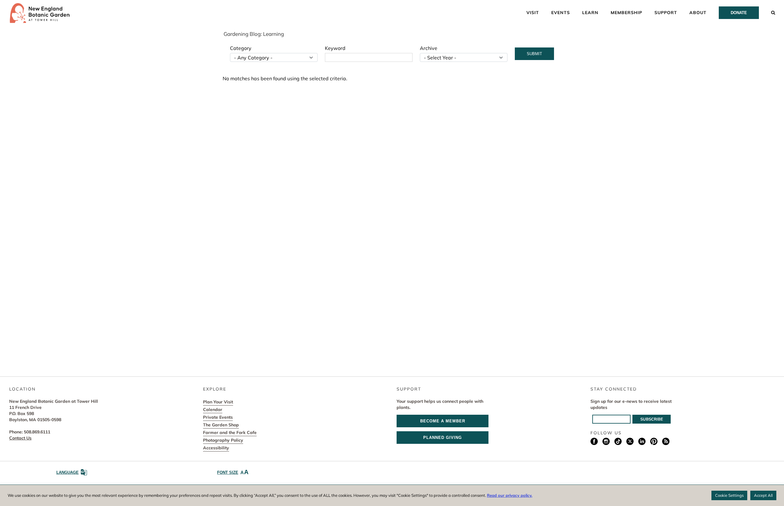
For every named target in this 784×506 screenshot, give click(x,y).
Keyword (335, 48)
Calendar (212, 409)
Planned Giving (442, 437)
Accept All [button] (763, 495)
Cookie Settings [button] (729, 495)
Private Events (218, 417)
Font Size (232, 472)
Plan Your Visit (218, 402)
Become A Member (442, 421)
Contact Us (20, 438)
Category (240, 48)
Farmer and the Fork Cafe (230, 432)
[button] (773, 12)
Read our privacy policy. (509, 495)
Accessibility (216, 448)
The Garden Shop (221, 425)
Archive (428, 48)
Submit (534, 53)
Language (67, 472)
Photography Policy (223, 440)
